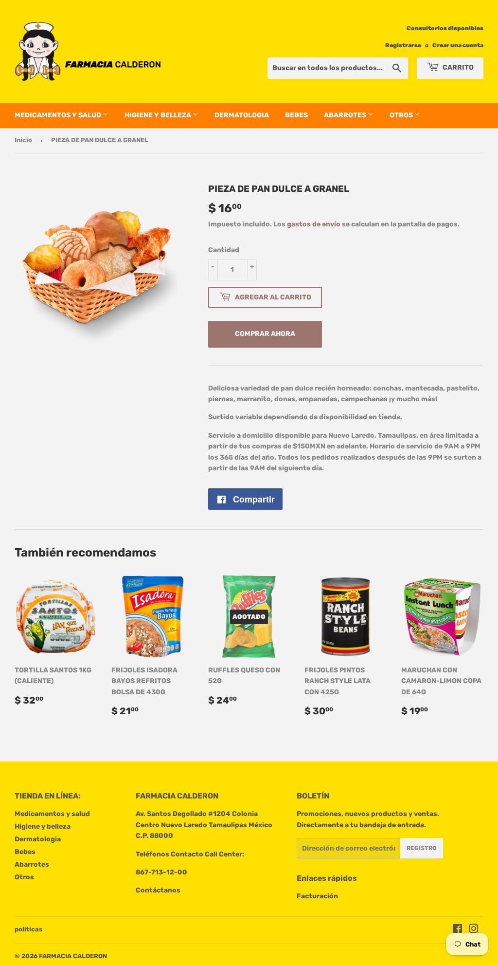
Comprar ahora (265, 334)
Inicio (23, 140)
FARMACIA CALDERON (73, 956)
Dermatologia (241, 115)
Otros (402, 115)
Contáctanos (158, 890)
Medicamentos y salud (59, 115)
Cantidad (223, 250)
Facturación (317, 896)
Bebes (296, 115)
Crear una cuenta (457, 45)
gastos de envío (313, 224)
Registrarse (403, 45)
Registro (422, 848)
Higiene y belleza (158, 115)
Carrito (457, 67)
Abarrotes (346, 115)
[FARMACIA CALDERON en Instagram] (474, 930)
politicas (28, 929)
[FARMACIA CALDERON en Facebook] (457, 930)
